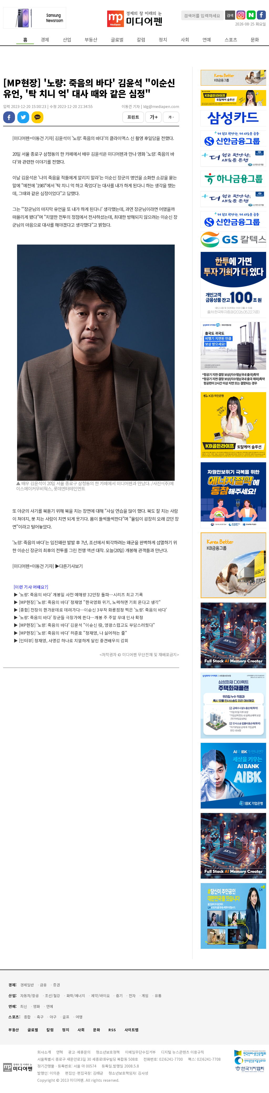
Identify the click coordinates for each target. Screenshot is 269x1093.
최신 (23, 1006)
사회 (185, 39)
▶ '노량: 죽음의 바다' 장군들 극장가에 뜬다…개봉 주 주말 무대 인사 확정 (78, 617)
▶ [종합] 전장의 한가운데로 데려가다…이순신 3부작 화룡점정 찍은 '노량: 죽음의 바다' (90, 610)
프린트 (133, 117)
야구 (53, 1017)
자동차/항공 (29, 995)
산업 (67, 39)
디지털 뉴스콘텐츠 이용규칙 (182, 1052)
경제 (45, 39)
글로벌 (117, 39)
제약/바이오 (100, 995)
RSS (112, 1030)
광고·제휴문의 (79, 1052)
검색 (230, 15)
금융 (43, 985)
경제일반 (27, 985)
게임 (145, 995)
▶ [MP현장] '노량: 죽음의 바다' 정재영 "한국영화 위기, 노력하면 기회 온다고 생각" (87, 602)
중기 (119, 995)
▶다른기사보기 (69, 566)
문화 (255, 39)
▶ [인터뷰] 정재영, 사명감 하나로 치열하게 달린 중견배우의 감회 (71, 640)
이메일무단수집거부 (140, 1052)
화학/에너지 (75, 995)
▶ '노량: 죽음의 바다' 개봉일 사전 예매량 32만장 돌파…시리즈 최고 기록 (78, 594)
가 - (171, 117)
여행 (79, 1017)
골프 (66, 1017)
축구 (40, 1017)
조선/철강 (52, 995)
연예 (207, 39)
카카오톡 (37, 117)
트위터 (23, 117)
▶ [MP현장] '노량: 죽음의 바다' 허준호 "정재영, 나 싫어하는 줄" (70, 633)
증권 (56, 985)
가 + (153, 117)
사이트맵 (132, 1030)
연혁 (59, 1052)
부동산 (91, 39)
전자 (132, 995)
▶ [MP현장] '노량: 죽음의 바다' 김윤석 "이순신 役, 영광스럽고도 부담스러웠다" (84, 625)
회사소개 (44, 1052)
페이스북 (9, 117)
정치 (163, 39)
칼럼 (141, 39)
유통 (158, 995)
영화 (36, 1006)
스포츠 (231, 39)
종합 (27, 1017)
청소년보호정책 (108, 1052)
